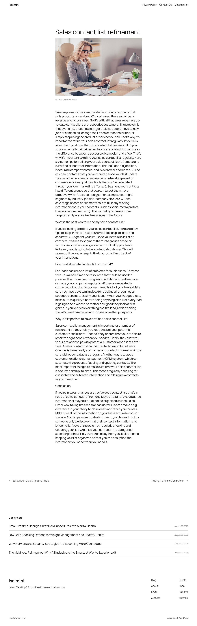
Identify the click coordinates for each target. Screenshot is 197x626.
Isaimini (14, 5)
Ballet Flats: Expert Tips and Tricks (31, 480)
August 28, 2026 (181, 526)
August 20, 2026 (181, 543)
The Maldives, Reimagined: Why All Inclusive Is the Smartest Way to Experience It (62, 552)
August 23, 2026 (181, 535)
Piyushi (67, 99)
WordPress (183, 618)
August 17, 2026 (181, 552)
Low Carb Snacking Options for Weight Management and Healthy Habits (56, 535)
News (74, 99)
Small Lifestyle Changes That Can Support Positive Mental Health (52, 526)
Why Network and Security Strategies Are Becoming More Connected (55, 543)
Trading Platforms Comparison (167, 480)
